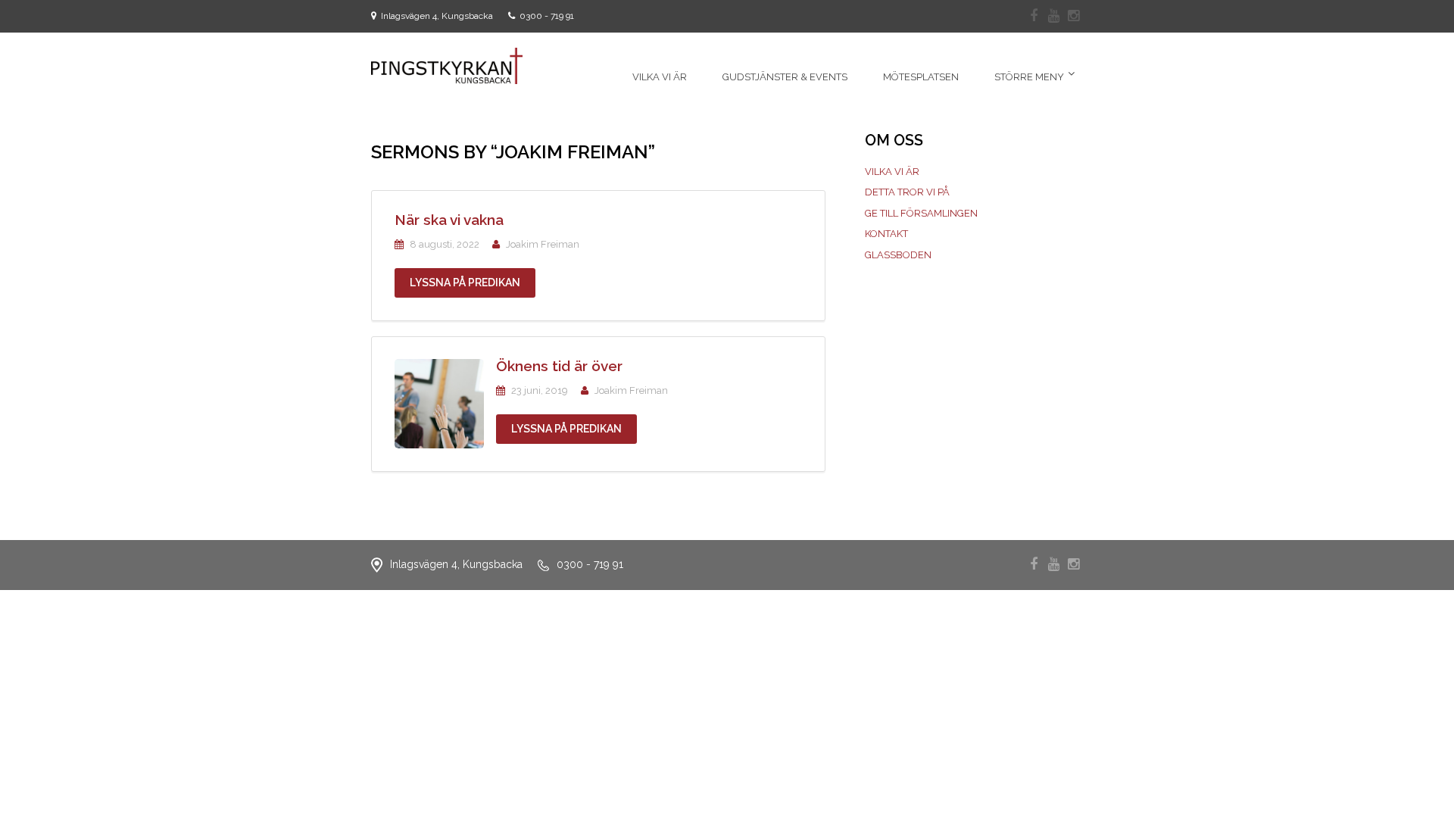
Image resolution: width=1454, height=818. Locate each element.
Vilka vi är (892, 171)
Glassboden (898, 255)
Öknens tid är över (559, 365)
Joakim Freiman (542, 244)
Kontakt (886, 233)
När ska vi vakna (449, 219)
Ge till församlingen (921, 213)
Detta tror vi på (907, 192)
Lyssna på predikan (465, 282)
